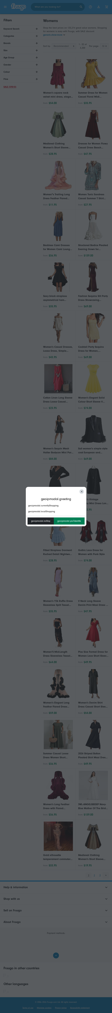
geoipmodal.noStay (40, 521)
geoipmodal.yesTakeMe (69, 521)
